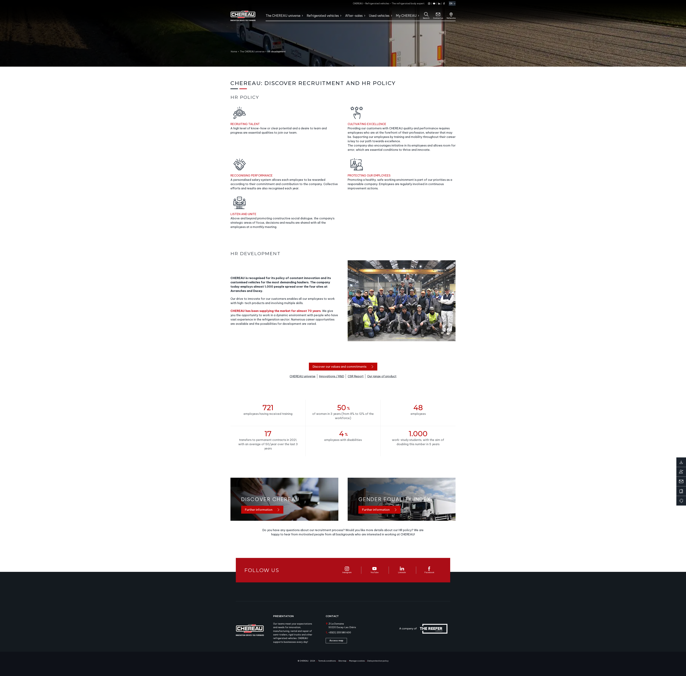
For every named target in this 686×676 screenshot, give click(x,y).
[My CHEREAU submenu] (418, 16)
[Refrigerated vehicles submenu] (341, 16)
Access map (336, 640)
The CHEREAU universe (252, 51)
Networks (451, 18)
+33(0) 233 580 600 (340, 632)
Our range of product (381, 376)
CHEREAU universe (302, 376)
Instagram (347, 572)
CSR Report (356, 376)
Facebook (429, 572)
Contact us (438, 18)
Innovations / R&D (331, 376)
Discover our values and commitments (339, 366)
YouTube (375, 572)
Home (234, 51)
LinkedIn (402, 572)
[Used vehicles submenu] (391, 16)
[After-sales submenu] (365, 16)
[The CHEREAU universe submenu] (302, 16)
